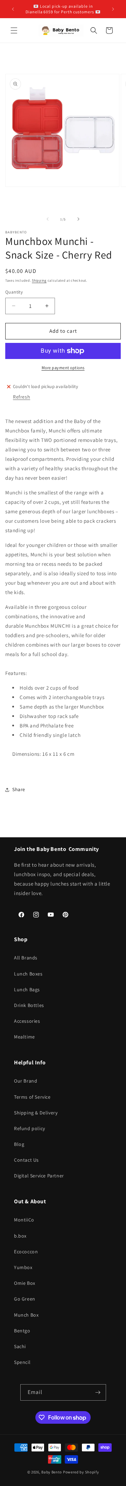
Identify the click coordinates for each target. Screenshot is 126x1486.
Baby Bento (51, 1472)
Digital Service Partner (39, 1175)
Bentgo (22, 1330)
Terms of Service (32, 1097)
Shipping (39, 280)
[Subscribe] (98, 1392)
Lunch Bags (27, 989)
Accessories (27, 1021)
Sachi (20, 1346)
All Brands (25, 958)
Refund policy (29, 1128)
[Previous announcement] (13, 9)
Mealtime (24, 1037)
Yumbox (23, 1267)
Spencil (22, 1362)
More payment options (63, 367)
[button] (14, 30)
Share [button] (18, 789)
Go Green (24, 1299)
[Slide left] (47, 219)
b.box (20, 1236)
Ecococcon (26, 1251)
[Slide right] (78, 219)
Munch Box (26, 1315)
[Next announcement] (113, 9)
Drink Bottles (29, 1005)
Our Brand (25, 1081)
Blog (19, 1144)
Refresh (21, 397)
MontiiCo (24, 1220)
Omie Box (24, 1283)
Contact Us (26, 1160)
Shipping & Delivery (35, 1113)
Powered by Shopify (81, 1472)
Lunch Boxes (28, 974)
